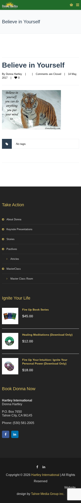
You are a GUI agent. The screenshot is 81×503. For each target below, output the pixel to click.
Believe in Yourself (33, 65)
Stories (10, 239)
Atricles (14, 258)
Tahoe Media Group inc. (47, 493)
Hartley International (45, 475)
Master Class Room (21, 278)
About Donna (13, 219)
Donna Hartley (14, 74)
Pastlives (11, 249)
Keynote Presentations (19, 229)
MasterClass (13, 268)
